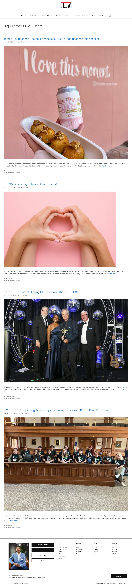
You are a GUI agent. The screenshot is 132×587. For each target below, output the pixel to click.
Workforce (79, 551)
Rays (43, 15)
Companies (77, 15)
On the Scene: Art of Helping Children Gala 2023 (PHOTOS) (41, 292)
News (22, 15)
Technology (62, 556)
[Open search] (110, 16)
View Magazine (43, 545)
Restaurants (59, 15)
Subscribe (119, 576)
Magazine (94, 15)
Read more (106, 166)
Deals (66, 15)
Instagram (114, 547)
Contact (43, 560)
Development (80, 549)
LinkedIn (114, 553)
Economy (79, 553)
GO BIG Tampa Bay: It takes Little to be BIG (30, 184)
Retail (48, 15)
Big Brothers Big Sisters (13, 172)
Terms (96, 553)
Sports (60, 558)
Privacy (96, 551)
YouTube (114, 551)
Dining (7, 171)
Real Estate (33, 15)
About (101, 15)
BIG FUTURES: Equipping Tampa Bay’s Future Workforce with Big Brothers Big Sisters (56, 410)
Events (84, 15)
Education (9, 278)
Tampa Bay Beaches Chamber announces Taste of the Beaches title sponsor (51, 38)
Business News (63, 547)
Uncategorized (10, 396)
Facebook (114, 549)
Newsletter (42, 550)
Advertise (42, 555)
